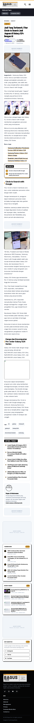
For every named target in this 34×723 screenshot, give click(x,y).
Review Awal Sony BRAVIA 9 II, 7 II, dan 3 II (20, 590)
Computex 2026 (15, 13)
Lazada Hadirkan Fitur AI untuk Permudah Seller (17, 478)
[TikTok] (4, 691)
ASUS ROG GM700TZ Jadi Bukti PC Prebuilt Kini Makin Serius (20, 603)
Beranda (6, 21)
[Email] (16, 691)
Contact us (6, 711)
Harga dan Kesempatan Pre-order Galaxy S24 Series (18, 174)
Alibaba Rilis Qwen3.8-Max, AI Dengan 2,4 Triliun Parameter (16, 472)
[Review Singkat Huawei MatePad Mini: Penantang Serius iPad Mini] (7, 597)
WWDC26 (5, 13)
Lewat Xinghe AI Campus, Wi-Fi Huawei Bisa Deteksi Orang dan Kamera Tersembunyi (17, 446)
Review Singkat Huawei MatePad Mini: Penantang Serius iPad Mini (20, 596)
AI (8, 424)
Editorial (5, 702)
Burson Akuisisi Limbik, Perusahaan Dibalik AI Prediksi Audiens (16, 454)
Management (7, 704)
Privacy (5, 707)
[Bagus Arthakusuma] (10, 40)
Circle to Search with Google (17, 170)
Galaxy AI (21, 424)
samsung (21, 432)
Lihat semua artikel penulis (14, 503)
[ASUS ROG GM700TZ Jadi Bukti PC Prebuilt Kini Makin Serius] (7, 604)
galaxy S (7, 428)
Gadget (13, 21)
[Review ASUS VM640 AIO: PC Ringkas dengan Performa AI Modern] (7, 610)
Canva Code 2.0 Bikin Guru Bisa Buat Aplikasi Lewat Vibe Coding (17, 460)
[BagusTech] (11, 4)
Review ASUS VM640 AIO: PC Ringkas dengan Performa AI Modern (19, 610)
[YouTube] (12, 691)
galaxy (14, 424)
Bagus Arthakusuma (21, 40)
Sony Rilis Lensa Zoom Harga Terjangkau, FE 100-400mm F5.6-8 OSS (18, 558)
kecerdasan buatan (10, 432)
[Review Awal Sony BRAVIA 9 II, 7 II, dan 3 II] (7, 591)
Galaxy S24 (16, 428)
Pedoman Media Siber (9, 709)
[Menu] (29, 4)
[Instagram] (8, 691)
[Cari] (25, 4)
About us (5, 699)
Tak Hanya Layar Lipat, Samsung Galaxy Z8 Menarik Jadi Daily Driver (17, 466)
